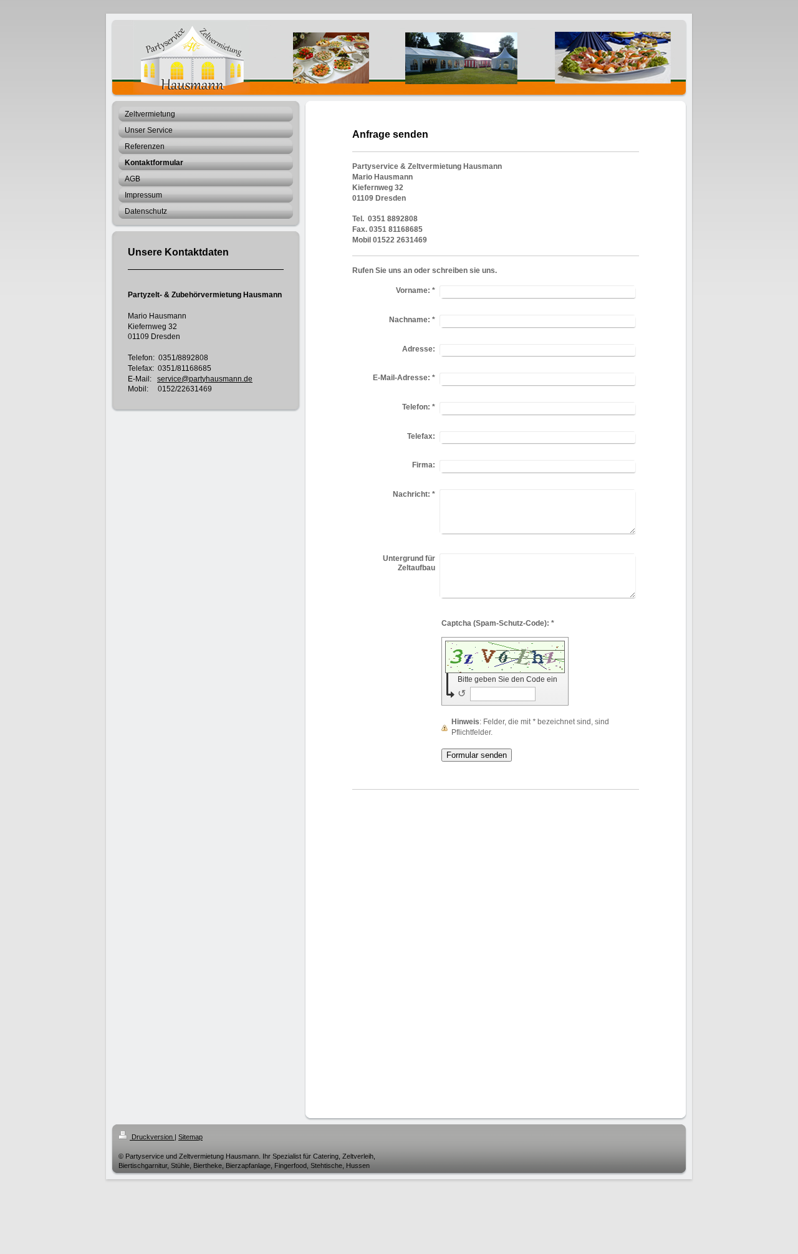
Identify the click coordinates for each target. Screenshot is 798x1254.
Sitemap (190, 1137)
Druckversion (152, 1137)
